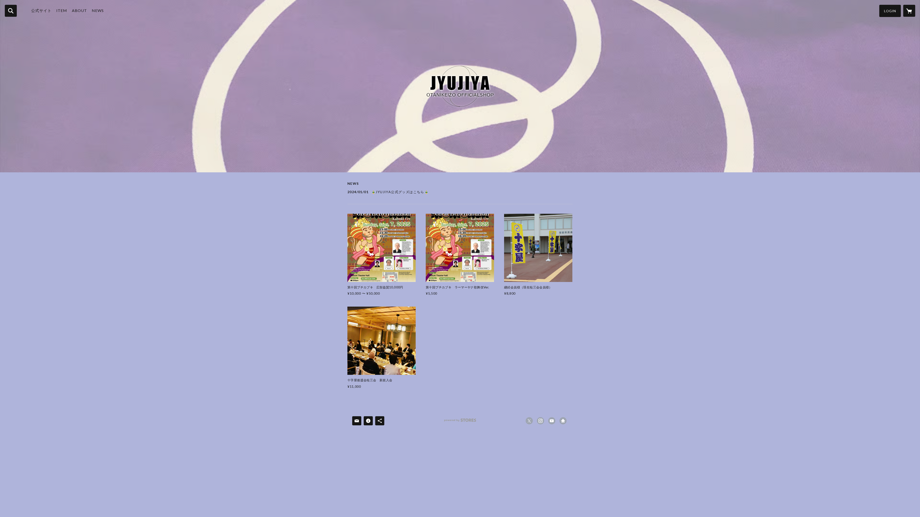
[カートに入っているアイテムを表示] (909, 11)
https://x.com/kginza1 (529, 420)
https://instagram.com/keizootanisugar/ (540, 420)
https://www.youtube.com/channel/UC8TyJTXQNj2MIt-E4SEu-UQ (551, 420)
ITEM (61, 10)
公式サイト (41, 10)
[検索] (11, 11)
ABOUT (79, 10)
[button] (890, 11)
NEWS (98, 10)
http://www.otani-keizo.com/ (563, 420)
